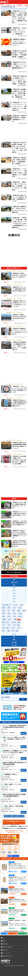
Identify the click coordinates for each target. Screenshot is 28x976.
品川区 (8, 616)
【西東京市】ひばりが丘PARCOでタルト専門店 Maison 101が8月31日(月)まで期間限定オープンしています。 (19, 534)
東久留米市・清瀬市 (16, 622)
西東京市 (20, 616)
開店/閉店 (20, 5)
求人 (14, 5)
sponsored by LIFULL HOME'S (19, 858)
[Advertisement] (14, 133)
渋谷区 (14, 613)
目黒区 (3, 616)
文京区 (13, 610)
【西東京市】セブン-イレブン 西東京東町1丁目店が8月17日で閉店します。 (19, 289)
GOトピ (2, 5)
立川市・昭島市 (16, 625)
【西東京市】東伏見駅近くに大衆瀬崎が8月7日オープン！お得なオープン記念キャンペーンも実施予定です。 (19, 346)
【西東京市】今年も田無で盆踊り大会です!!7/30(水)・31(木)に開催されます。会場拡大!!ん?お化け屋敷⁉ (19, 460)
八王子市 (19, 628)
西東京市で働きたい (7, 722)
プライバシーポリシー (7, 953)
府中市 (8, 625)
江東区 (21, 604)
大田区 (14, 616)
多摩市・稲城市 (5, 628)
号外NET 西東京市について (8, 956)
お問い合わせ (5, 950)
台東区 (3, 610)
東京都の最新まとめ (6, 604)
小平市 (3, 625)
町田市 (3, 630)
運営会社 (4, 940)
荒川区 (19, 607)
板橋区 (18, 610)
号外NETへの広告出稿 (7, 947)
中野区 (3, 613)
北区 (8, 610)
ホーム (3, 937)
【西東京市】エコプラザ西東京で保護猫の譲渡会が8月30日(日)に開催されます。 (19, 522)
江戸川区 (16, 604)
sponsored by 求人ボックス (20, 722)
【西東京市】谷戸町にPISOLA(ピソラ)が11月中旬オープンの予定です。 (19, 275)
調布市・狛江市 (5, 622)
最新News (9, 5)
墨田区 (8, 607)
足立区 (14, 607)
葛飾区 (3, 607)
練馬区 (24, 610)
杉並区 (8, 613)
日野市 (13, 628)
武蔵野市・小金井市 (6, 619)
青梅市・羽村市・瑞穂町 (13, 630)
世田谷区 (20, 613)
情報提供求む (5, 943)
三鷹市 (17, 619)
